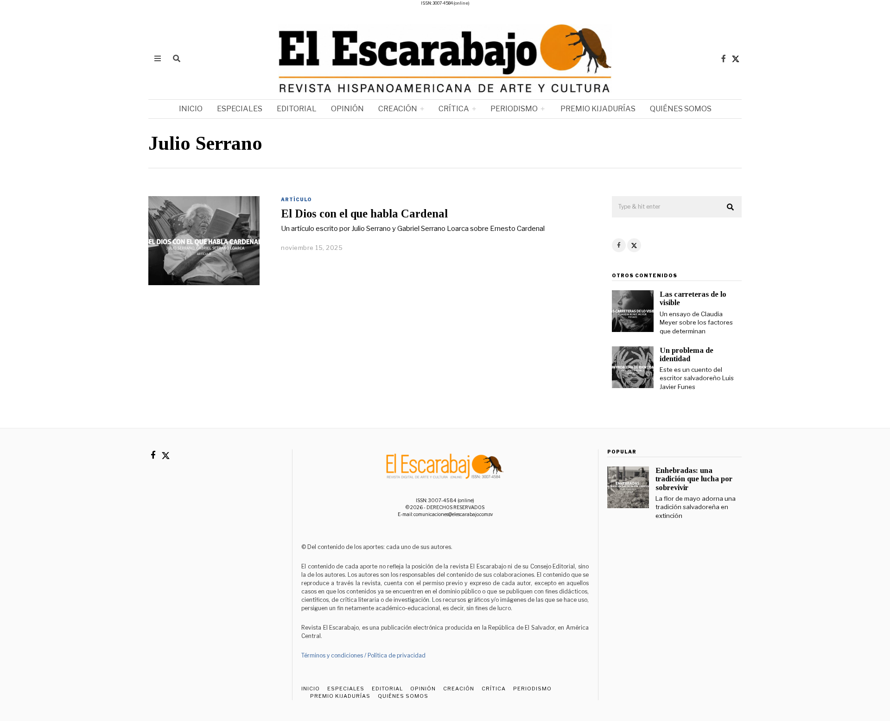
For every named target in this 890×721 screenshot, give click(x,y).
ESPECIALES (239, 108)
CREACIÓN (397, 108)
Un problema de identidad (686, 354)
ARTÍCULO (296, 199)
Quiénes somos (681, 108)
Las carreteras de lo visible (693, 298)
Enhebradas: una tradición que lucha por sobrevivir (693, 478)
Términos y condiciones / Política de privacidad (363, 655)
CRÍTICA (454, 108)
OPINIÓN (347, 108)
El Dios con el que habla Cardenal (364, 213)
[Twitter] (736, 58)
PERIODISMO (514, 108)
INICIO (191, 108)
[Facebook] (723, 58)
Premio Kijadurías (597, 108)
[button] (730, 207)
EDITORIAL (297, 108)
